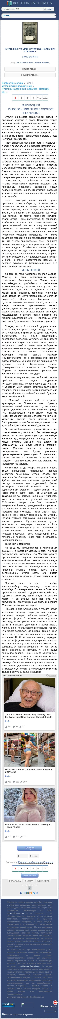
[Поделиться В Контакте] (37, 893)
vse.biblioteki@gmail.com (29, 966)
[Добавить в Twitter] (34, 893)
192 (45, 97)
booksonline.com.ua (15, 913)
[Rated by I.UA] (27, 1006)
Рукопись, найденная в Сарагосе (35, 862)
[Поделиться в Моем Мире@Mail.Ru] (27, 893)
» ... (39, 97)
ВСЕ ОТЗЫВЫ (15, 881)
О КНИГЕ (29, 881)
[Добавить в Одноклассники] (31, 893)
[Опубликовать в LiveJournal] (24, 893)
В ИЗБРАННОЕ (43, 881)
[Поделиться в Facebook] (21, 893)
